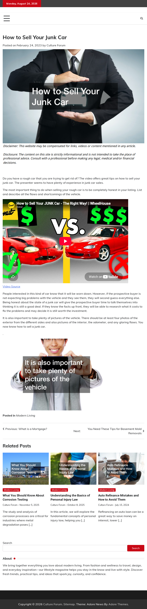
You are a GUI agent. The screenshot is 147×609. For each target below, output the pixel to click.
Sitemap (69, 604)
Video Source (11, 286)
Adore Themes (118, 604)
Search (7, 543)
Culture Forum (56, 45)
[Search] (141, 18)
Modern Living (25, 415)
